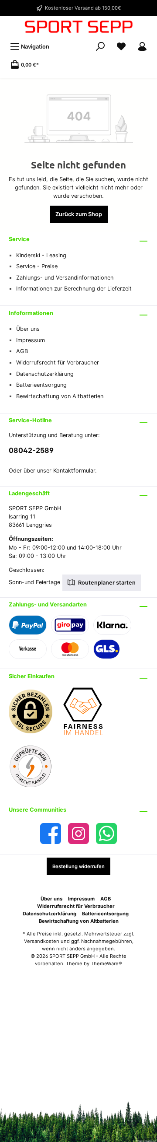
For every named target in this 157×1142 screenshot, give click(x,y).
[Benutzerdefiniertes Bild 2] (87, 716)
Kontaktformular (74, 470)
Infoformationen (31, 313)
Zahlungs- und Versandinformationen (64, 277)
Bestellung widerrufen (78, 866)
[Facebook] (51, 833)
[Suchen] (100, 47)
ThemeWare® (106, 963)
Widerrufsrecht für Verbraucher (57, 362)
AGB (22, 351)
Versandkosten (41, 941)
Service (19, 239)
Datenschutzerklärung (45, 374)
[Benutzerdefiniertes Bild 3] (35, 771)
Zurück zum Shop (78, 214)
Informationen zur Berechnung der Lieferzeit (74, 288)
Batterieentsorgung (41, 385)
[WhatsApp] (106, 833)
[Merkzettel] (121, 47)
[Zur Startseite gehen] (78, 26)
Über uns (28, 329)
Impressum (30, 340)
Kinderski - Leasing (41, 255)
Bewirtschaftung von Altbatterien (59, 396)
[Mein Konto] (142, 47)
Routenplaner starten (106, 582)
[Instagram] (78, 833)
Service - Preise (37, 266)
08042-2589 (31, 450)
